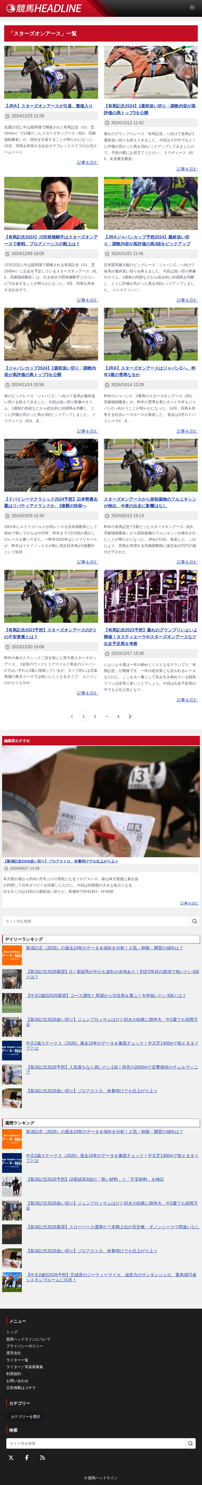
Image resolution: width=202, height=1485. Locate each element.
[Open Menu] (194, 7)
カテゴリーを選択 (25, 1416)
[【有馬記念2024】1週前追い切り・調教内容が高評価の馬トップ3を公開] (151, 72)
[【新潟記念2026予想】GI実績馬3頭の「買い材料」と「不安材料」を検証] (12, 1187)
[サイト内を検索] (194, 921)
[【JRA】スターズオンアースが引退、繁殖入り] (51, 72)
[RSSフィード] (42, 1457)
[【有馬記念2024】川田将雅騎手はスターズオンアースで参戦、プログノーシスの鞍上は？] (51, 203)
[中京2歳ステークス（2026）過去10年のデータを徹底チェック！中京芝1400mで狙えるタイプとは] (12, 1050)
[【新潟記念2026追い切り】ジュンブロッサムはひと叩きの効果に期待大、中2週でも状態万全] (12, 1027)
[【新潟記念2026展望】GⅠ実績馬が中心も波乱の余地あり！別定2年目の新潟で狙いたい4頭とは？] (12, 979)
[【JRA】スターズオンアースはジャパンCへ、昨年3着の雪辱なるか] (151, 334)
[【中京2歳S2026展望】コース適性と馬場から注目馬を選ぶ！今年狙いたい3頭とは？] (12, 1003)
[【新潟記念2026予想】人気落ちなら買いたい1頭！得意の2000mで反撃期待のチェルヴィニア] (12, 1074)
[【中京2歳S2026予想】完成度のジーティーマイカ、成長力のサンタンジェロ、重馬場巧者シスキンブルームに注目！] (12, 1282)
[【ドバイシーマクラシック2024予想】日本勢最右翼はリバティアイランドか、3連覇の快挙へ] (51, 465)
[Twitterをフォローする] (11, 1457)
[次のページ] (130, 716)
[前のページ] (72, 716)
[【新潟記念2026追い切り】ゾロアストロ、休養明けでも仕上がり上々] (12, 1098)
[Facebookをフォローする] (27, 1457)
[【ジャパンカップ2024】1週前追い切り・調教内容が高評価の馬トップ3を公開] (51, 334)
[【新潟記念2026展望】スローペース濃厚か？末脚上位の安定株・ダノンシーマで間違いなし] (12, 1234)
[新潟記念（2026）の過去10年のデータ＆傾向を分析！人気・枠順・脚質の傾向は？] (12, 955)
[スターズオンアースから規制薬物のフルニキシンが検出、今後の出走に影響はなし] (151, 465)
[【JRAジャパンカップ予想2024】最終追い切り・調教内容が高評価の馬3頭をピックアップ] (151, 203)
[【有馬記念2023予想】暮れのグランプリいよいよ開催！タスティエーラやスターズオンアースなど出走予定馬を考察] (151, 596)
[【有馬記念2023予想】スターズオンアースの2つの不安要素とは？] (51, 596)
